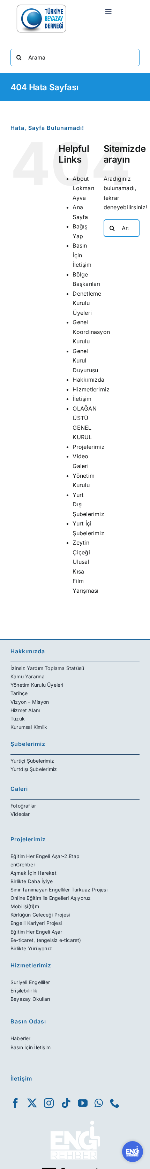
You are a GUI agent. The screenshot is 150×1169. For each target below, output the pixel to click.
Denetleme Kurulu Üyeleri (87, 303)
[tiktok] (66, 1103)
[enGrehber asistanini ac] (132, 1151)
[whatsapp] (99, 1103)
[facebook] (15, 1103)
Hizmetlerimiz (91, 389)
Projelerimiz (89, 446)
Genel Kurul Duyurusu (85, 361)
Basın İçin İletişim (82, 255)
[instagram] (49, 1103)
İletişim (82, 398)
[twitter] (32, 1103)
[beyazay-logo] (41, 6)
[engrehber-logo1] (75, 1117)
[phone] (115, 1103)
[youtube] (83, 1103)
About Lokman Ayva (83, 188)
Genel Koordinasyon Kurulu (91, 332)
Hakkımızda (88, 379)
